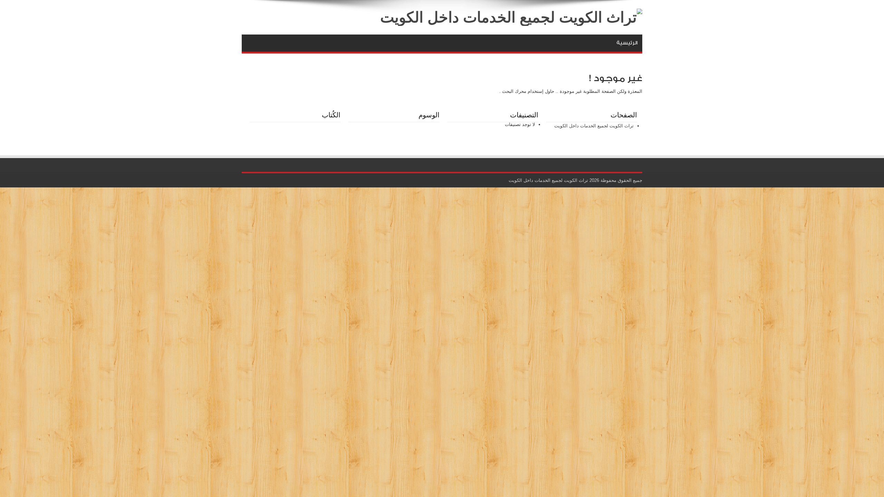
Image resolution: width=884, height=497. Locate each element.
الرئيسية (626, 43)
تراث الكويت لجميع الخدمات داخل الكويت (594, 125)
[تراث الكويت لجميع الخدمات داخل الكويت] (511, 17)
